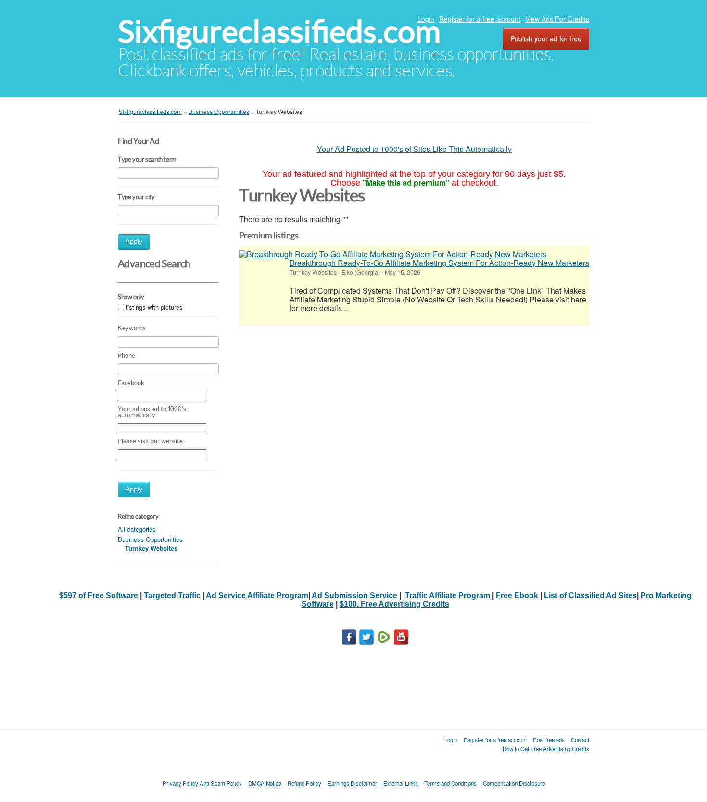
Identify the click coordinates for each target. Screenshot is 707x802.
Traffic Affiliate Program (447, 595)
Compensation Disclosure (514, 783)
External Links (400, 783)
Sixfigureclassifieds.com (279, 31)
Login (425, 19)
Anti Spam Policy (221, 783)
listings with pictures (154, 307)
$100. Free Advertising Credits (394, 604)
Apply (134, 241)
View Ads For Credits (557, 19)
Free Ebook (517, 595)
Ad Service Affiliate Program (257, 595)
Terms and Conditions (450, 783)
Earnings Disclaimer (352, 783)
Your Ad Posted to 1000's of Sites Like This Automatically (414, 148)
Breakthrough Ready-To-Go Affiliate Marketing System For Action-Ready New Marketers (439, 262)
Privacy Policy (180, 783)
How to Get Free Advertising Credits (546, 748)
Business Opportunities (150, 539)
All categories (137, 529)
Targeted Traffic (172, 595)
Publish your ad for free (545, 38)
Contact (580, 740)
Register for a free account (479, 19)
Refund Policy (304, 783)
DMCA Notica (264, 783)
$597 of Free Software (98, 595)
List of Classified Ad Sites (590, 595)
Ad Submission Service (354, 595)
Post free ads (549, 740)
